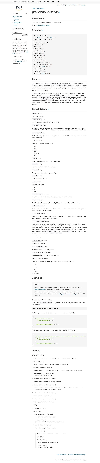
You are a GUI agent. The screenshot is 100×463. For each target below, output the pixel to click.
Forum (52, 1)
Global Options (17, 22)
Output (15, 25)
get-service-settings (17, 16)
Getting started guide (39, 289)
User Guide (46, 1)
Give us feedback (16, 47)
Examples (16, 24)
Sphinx (85, 459)
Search (25, 34)
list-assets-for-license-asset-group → (77, 5)
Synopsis (16, 19)
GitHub (58, 1)
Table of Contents (19, 13)
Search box (15, 32)
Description (17, 17)
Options (16, 20)
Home (39, 1)
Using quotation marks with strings (67, 294)
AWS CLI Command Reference (23, 1)
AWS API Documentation (43, 25)
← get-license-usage (61, 5)
